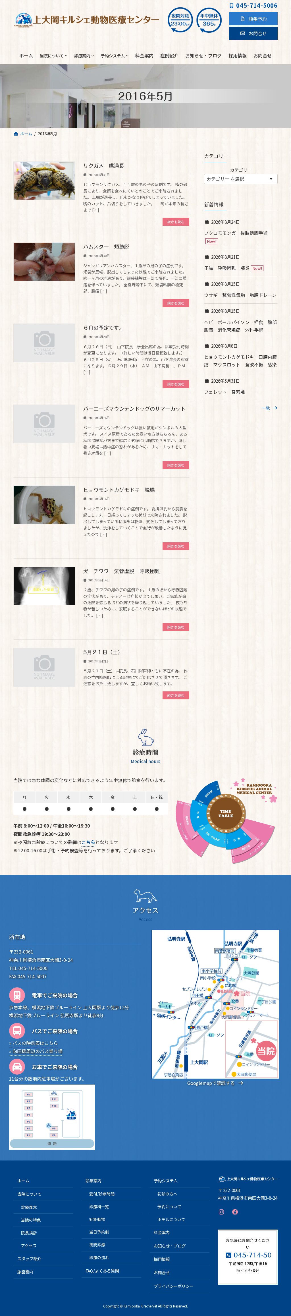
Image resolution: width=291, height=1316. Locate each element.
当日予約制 (99, 1232)
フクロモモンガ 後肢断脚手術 (236, 233)
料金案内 (162, 1232)
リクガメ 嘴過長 (103, 165)
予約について (169, 1206)
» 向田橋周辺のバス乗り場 (36, 1051)
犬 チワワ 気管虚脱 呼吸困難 (121, 571)
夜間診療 (97, 1245)
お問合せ (162, 1273)
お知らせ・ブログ (170, 1246)
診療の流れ (99, 1257)
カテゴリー (240, 170)
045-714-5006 (257, 5)
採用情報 (162, 1259)
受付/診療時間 (102, 1194)
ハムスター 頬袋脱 (108, 246)
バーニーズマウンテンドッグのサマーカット (134, 408)
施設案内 (25, 1272)
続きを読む (175, 221)
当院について (29, 1194)
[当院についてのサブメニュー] (66, 55)
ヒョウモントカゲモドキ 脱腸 (119, 489)
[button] (253, 18)
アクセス (29, 1245)
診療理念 (29, 1207)
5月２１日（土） (103, 652)
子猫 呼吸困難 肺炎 (227, 267)
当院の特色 (31, 1220)
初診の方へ (167, 1194)
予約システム (166, 1181)
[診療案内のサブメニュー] (92, 55)
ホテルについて (171, 1219)
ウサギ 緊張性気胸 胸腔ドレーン (240, 294)
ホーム (23, 1181)
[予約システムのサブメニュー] (127, 55)
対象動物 (97, 1219)
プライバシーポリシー (174, 1286)
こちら (88, 842)
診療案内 (93, 1181)
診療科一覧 (99, 1206)
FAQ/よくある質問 (102, 1271)
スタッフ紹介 (29, 1258)
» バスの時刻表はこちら (33, 1042)
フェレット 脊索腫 (224, 391)
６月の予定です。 (103, 327)
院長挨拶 (29, 1233)
